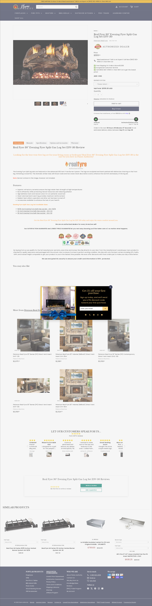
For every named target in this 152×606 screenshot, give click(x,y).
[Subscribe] (105, 309)
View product (21, 526)
